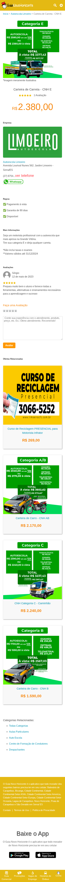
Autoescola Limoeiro (14, 162)
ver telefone (24, 175)
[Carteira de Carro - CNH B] (32, 683)
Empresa (7, 123)
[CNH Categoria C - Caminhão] (32, 598)
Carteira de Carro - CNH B (33, 688)
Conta (58, 875)
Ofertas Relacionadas (13, 359)
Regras (6, 199)
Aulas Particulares (19, 731)
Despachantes (17, 749)
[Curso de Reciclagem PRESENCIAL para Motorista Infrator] (32, 424)
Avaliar (9, 345)
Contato (7, 810)
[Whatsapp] (32, 182)
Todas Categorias (18, 725)
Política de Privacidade (43, 810)
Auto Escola (15, 737)
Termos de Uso (21, 810)
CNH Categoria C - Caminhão (32, 603)
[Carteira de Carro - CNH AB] (32, 513)
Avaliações (8, 267)
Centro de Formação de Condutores (28, 743)
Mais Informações (11, 230)
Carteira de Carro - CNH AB (32, 518)
